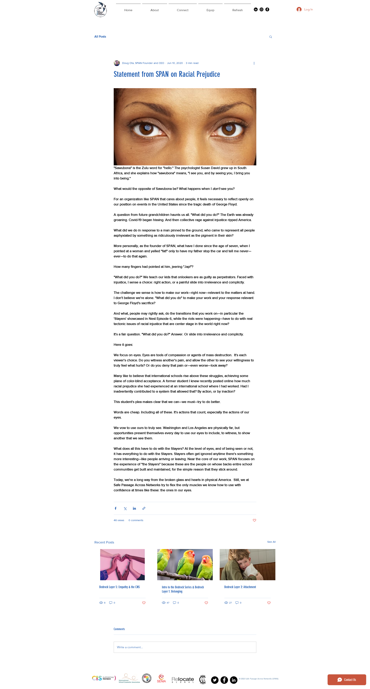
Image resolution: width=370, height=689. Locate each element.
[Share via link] (144, 508)
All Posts (100, 36)
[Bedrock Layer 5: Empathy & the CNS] (122, 564)
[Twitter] (215, 680)
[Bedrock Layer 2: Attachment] (247, 564)
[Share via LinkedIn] (134, 508)
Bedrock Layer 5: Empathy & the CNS (119, 587)
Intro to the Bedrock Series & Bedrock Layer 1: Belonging (183, 589)
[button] (270, 36)
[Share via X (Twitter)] (125, 508)
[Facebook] (267, 9)
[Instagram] (261, 9)
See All (271, 541)
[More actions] (254, 63)
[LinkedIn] (256, 9)
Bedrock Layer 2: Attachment (240, 587)
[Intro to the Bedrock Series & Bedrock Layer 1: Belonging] (185, 564)
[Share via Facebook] (115, 508)
